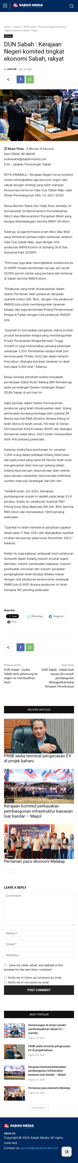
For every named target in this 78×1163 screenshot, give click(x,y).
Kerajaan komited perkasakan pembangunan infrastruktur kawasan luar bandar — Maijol (38, 811)
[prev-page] (6, 870)
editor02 (11, 68)
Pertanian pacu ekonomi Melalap (34, 861)
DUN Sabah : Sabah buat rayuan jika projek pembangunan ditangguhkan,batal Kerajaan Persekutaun (58, 678)
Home (7, 26)
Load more (38, 1107)
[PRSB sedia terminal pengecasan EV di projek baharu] (39, 736)
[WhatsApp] (30, 79)
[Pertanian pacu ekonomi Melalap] (39, 841)
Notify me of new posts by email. (28, 982)
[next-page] (12, 870)
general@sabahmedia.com (39, 1148)
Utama (17, 26)
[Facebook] (21, 79)
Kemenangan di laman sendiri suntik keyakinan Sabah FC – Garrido (47, 1029)
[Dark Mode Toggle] (66, 1151)
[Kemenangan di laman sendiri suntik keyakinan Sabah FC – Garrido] (14, 1030)
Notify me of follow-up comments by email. (35, 977)
